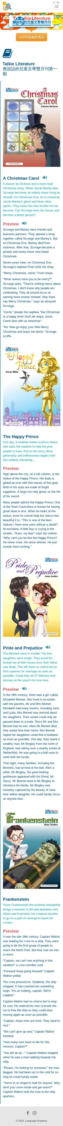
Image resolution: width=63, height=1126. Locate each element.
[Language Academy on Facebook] (28, 1113)
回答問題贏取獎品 (31, 37)
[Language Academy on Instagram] (34, 1113)
